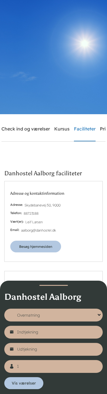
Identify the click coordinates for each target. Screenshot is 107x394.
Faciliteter (85, 129)
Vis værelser (24, 383)
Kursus (62, 129)
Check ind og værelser (25, 129)
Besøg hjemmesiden (35, 246)
